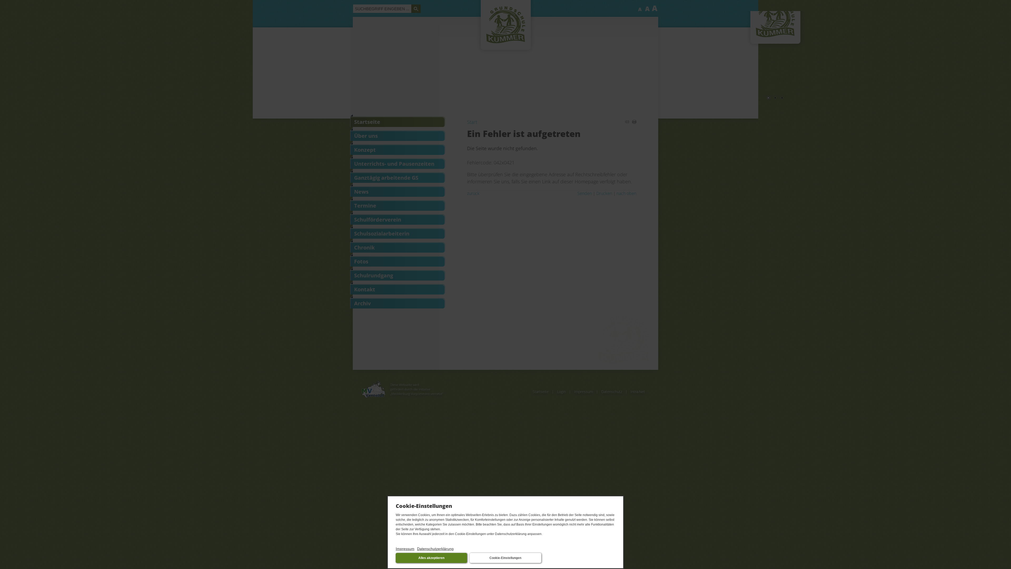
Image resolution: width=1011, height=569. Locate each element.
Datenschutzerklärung (435, 549)
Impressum (405, 549)
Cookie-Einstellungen (505, 558)
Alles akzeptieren (431, 558)
